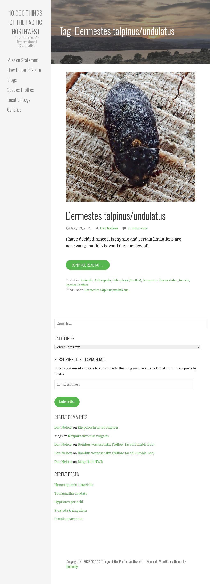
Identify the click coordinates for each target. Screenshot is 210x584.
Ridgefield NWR (90, 462)
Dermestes (150, 280)
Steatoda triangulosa (70, 510)
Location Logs (18, 99)
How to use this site (24, 69)
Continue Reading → (88, 265)
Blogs (12, 79)
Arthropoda (102, 280)
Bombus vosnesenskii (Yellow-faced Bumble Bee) (116, 444)
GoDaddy (72, 566)
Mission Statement (23, 60)
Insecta (184, 280)
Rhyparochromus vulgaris (98, 427)
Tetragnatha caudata (70, 493)
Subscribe (67, 402)
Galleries (14, 109)
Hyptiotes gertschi (68, 502)
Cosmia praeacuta (68, 519)
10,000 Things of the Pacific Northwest (25, 22)
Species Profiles (20, 89)
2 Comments (137, 228)
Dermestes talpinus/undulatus (115, 215)
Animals (87, 280)
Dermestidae (168, 280)
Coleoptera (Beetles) (127, 280)
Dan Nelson (109, 228)
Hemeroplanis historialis (73, 485)
